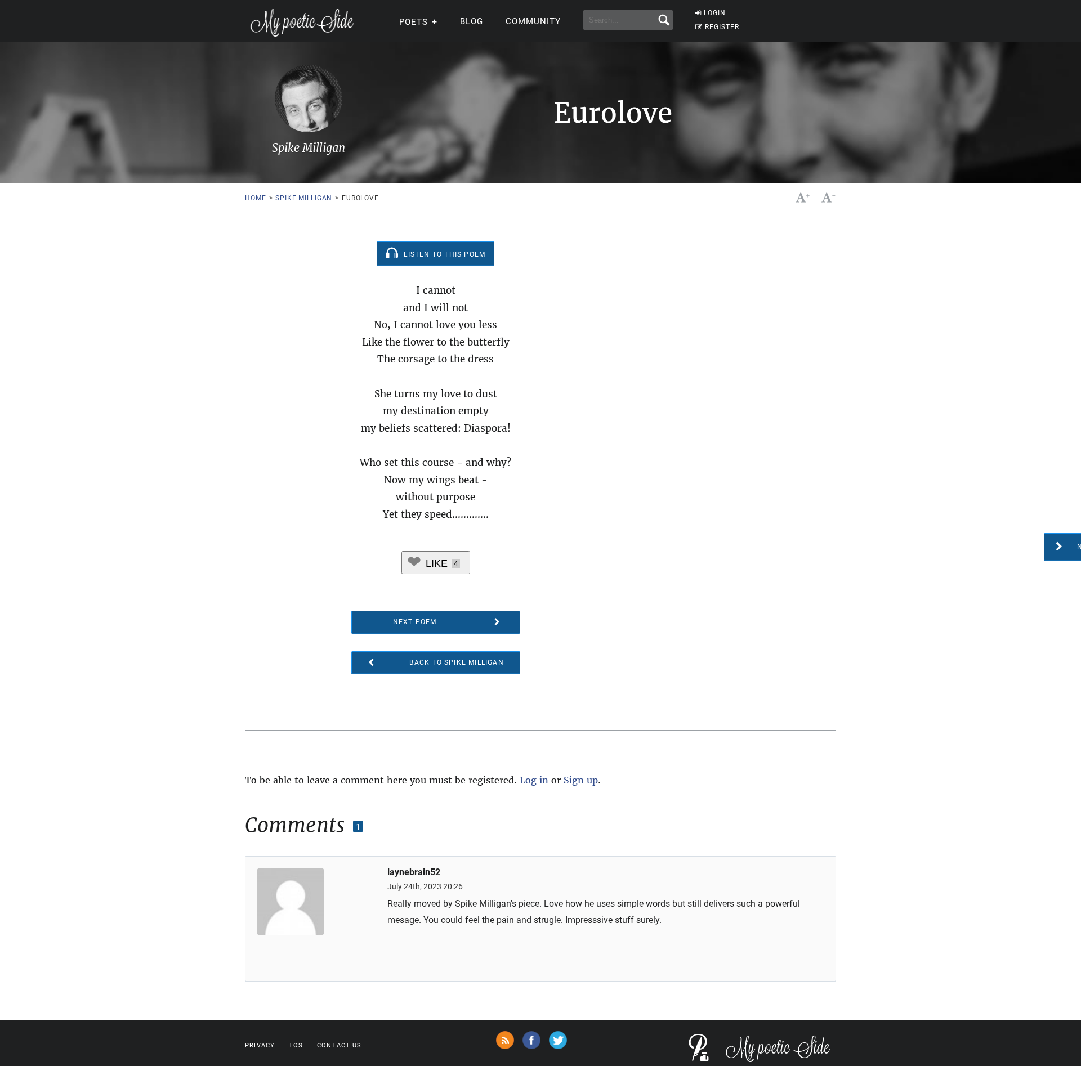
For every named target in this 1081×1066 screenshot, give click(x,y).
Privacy (260, 1045)
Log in (534, 780)
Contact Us (339, 1045)
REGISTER (722, 27)
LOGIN (715, 13)
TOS (296, 1045)
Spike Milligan (303, 198)
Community (533, 21)
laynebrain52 (413, 872)
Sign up (581, 780)
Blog (471, 21)
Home (255, 198)
